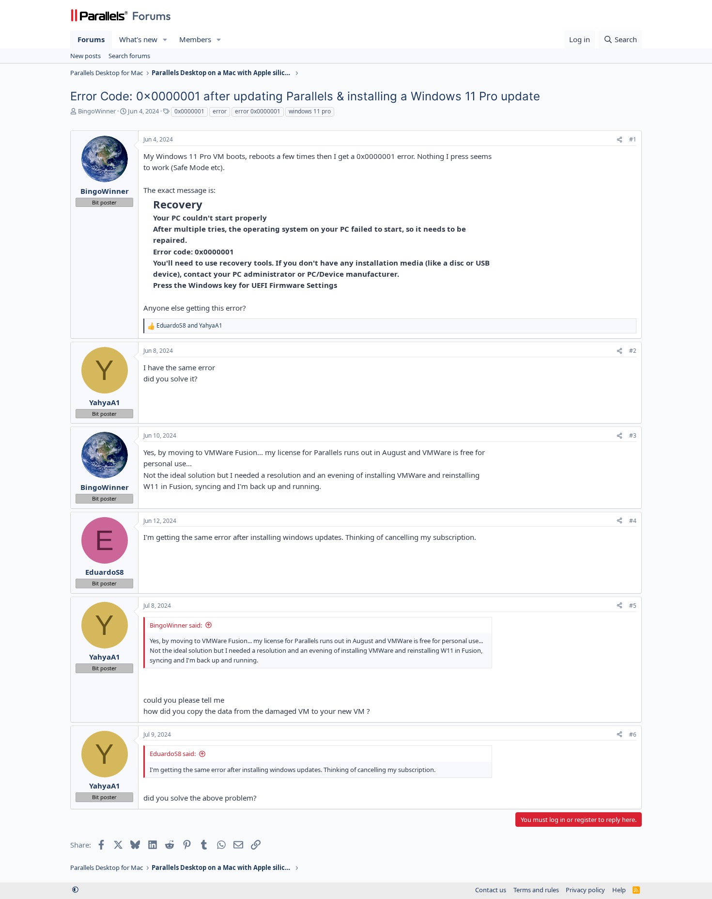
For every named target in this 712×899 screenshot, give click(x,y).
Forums (91, 39)
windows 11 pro (310, 111)
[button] (165, 39)
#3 (632, 435)
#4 (632, 521)
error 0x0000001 (257, 111)
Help (619, 889)
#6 (632, 734)
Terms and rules (536, 889)
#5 (632, 605)
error (220, 111)
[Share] (619, 139)
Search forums (129, 55)
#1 (632, 139)
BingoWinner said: (176, 625)
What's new (138, 39)
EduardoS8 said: (173, 753)
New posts (85, 55)
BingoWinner (97, 111)
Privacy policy (585, 889)
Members (195, 39)
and (189, 326)
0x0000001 (189, 111)
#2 (632, 351)
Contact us (490, 889)
